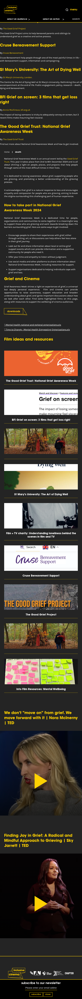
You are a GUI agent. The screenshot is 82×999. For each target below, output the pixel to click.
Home (7, 152)
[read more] (41, 444)
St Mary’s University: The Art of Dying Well (40, 70)
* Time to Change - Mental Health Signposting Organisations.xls (37, 329)
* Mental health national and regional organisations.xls (32, 325)
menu (73, 9)
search (76, 19)
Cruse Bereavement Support (28, 45)
